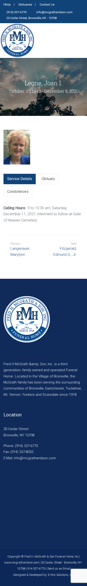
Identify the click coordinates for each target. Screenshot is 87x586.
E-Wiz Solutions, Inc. (61, 574)
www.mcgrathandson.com (21, 562)
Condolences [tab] (18, 191)
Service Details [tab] (19, 179)
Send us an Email (58, 568)
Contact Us (47, 4)
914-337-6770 (36, 568)
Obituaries (25, 4)
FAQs (7, 4)
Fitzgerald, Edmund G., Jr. (65, 251)
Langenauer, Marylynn (20, 249)
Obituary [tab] (48, 179)
